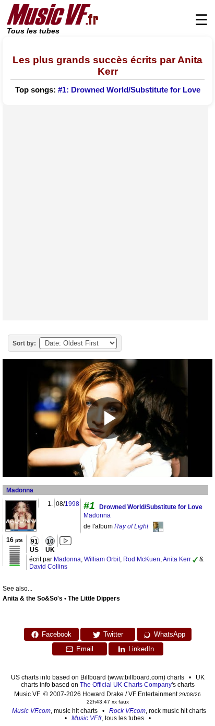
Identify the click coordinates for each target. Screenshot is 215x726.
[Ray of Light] (158, 526)
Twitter (113, 634)
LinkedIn (141, 649)
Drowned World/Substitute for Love (150, 507)
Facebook (56, 634)
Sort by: (24, 343)
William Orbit (102, 559)
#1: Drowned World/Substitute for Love (129, 90)
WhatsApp (169, 634)
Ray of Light (131, 526)
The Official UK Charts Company (126, 684)
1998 (72, 504)
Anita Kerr (177, 559)
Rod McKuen (141, 559)
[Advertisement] (107, 212)
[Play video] (107, 418)
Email (84, 649)
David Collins (48, 566)
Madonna (19, 490)
